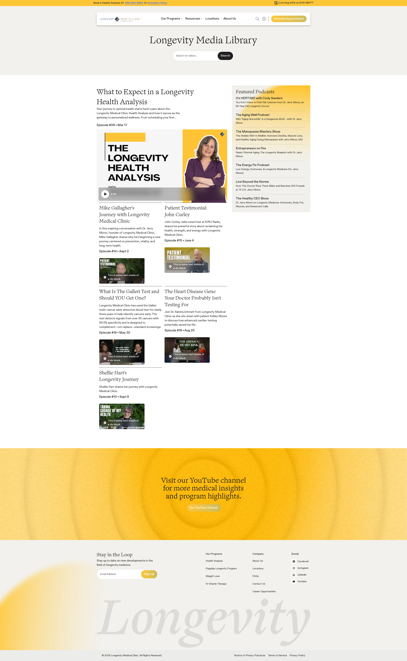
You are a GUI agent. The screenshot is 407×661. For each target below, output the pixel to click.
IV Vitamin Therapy (216, 584)
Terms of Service (277, 655)
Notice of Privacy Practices (249, 655)
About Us (257, 561)
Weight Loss (213, 576)
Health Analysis (214, 561)
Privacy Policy (297, 655)
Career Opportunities (264, 591)
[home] (120, 19)
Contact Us (258, 584)
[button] (171, 18)
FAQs (255, 576)
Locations (257, 568)
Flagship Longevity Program (221, 568)
